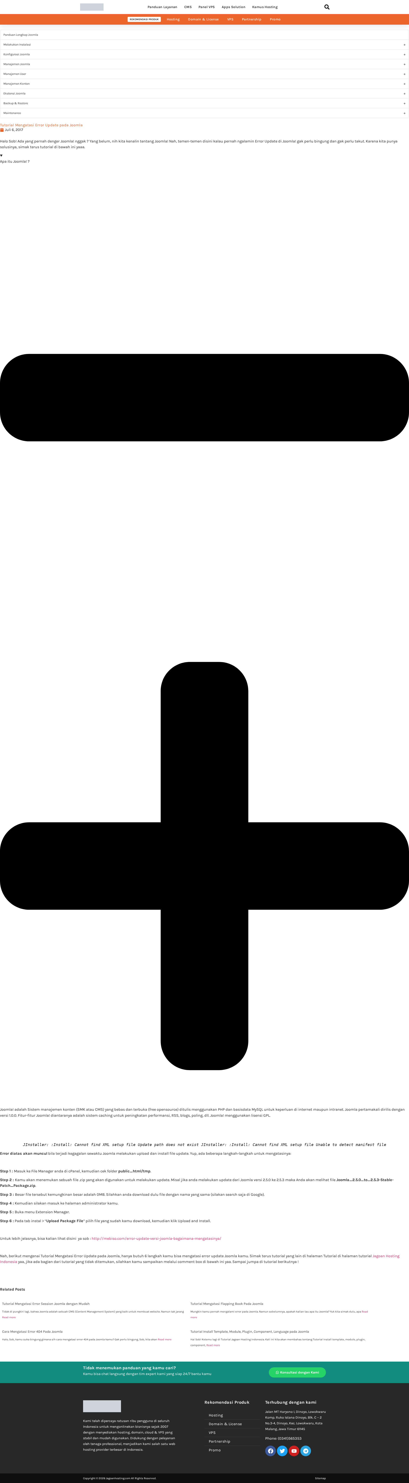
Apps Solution (233, 7)
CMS (188, 7)
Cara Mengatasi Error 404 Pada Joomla (32, 1331)
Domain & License (203, 19)
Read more (9, 1317)
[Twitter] (282, 1451)
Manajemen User (14, 74)
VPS (230, 19)
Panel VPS (207, 7)
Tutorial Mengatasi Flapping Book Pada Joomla (226, 1304)
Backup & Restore (15, 103)
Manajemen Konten (16, 83)
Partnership (251, 19)
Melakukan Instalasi (17, 44)
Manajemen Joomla (16, 64)
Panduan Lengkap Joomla (20, 35)
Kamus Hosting (265, 7)
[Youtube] (294, 1451)
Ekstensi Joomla (14, 93)
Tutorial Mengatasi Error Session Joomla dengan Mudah (46, 1304)
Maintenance (12, 113)
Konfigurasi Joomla (16, 54)
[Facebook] (270, 1451)
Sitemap (320, 1478)
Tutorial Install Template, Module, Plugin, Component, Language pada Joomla (249, 1331)
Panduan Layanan (162, 7)
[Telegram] (305, 1451)
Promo (275, 19)
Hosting (173, 19)
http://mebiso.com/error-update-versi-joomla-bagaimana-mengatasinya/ (156, 1238)
